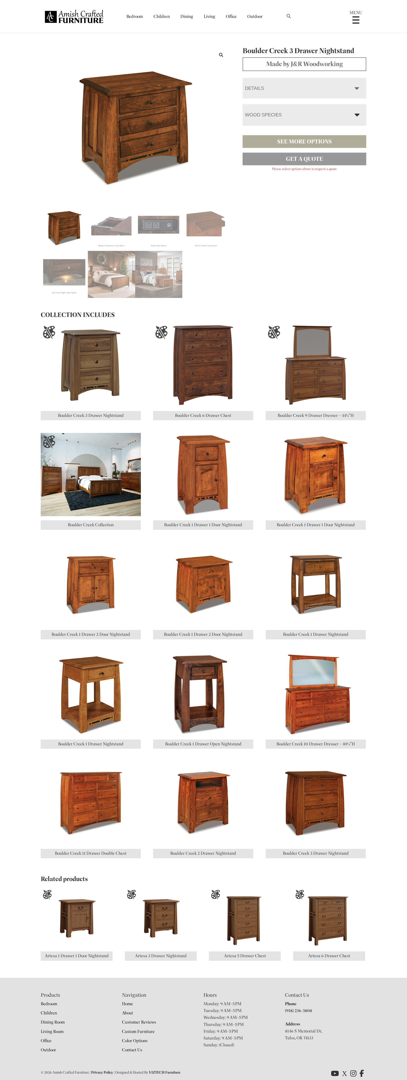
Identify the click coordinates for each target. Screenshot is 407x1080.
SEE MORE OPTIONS (304, 141)
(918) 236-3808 (298, 1010)
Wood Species (263, 114)
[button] (221, 55)
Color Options (135, 1040)
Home (127, 1003)
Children (162, 16)
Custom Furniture (138, 1031)
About (127, 1013)
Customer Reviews (139, 1022)
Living (209, 16)
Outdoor (255, 16)
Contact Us (132, 1049)
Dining (186, 16)
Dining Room (53, 1022)
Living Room (52, 1031)
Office (231, 16)
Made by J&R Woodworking (304, 64)
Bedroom (134, 16)
